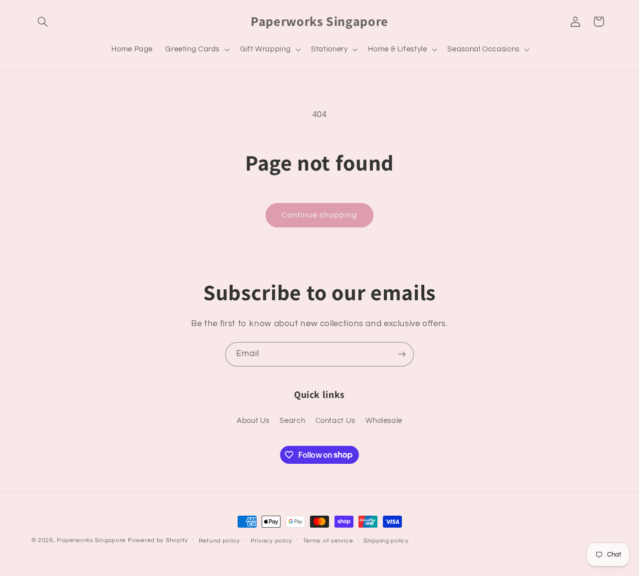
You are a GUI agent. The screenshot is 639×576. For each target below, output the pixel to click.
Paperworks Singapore (91, 540)
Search (292, 420)
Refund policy (220, 541)
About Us (253, 420)
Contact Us (335, 420)
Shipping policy (386, 541)
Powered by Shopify (158, 540)
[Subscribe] (401, 354)
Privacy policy (272, 541)
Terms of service (328, 541)
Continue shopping (320, 215)
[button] (42, 21)
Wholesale (383, 420)
